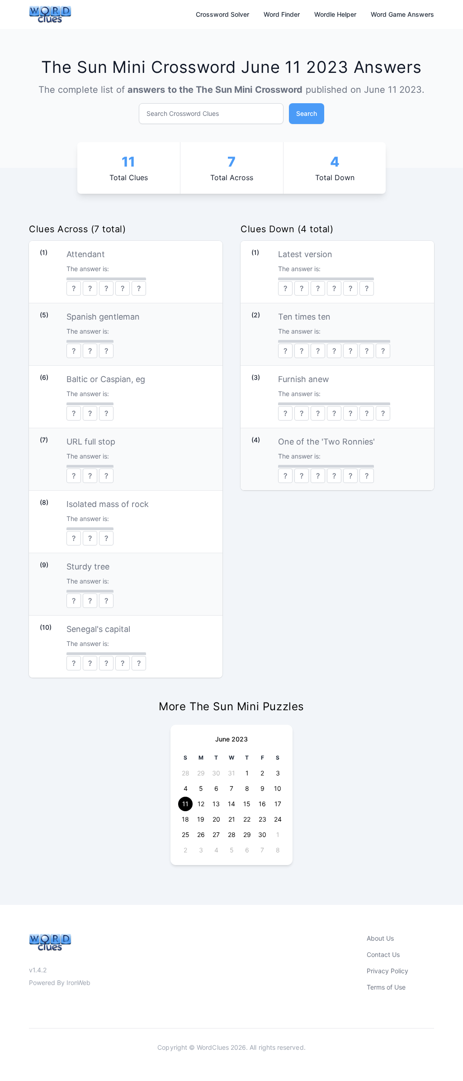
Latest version (305, 254)
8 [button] (247, 788)
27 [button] (216, 834)
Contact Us (383, 954)
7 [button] (231, 788)
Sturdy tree (87, 566)
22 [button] (246, 819)
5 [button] (201, 788)
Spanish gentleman (103, 316)
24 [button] (278, 819)
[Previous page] (185, 739)
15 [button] (246, 804)
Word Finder (282, 14)
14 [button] (231, 804)
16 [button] (262, 804)
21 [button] (231, 819)
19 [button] (200, 819)
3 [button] (278, 773)
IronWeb (78, 982)
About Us (380, 938)
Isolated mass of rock (107, 504)
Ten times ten (304, 316)
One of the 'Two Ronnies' (326, 441)
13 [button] (216, 804)
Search (306, 113)
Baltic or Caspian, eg (105, 379)
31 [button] (231, 773)
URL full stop (90, 441)
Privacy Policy (387, 971)
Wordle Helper (335, 14)
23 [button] (262, 819)
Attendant (85, 254)
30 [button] (216, 773)
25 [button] (185, 834)
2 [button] (262, 773)
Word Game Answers (402, 14)
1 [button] (247, 773)
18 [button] (185, 819)
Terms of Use (386, 987)
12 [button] (201, 804)
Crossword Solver (222, 14)
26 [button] (201, 834)
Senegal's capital (98, 629)
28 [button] (185, 773)
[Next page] (278, 739)
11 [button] (185, 804)
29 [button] (201, 773)
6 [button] (216, 788)
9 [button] (262, 788)
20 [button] (216, 819)
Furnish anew (303, 379)
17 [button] (277, 804)
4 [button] (186, 788)
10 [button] (277, 788)
